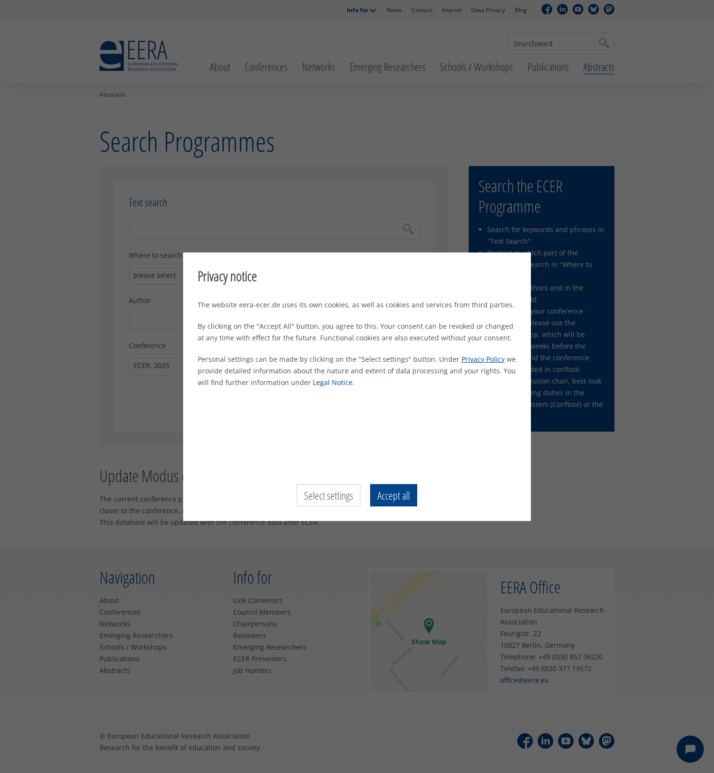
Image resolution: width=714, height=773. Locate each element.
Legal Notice (333, 382)
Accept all (393, 495)
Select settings (328, 495)
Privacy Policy (483, 359)
